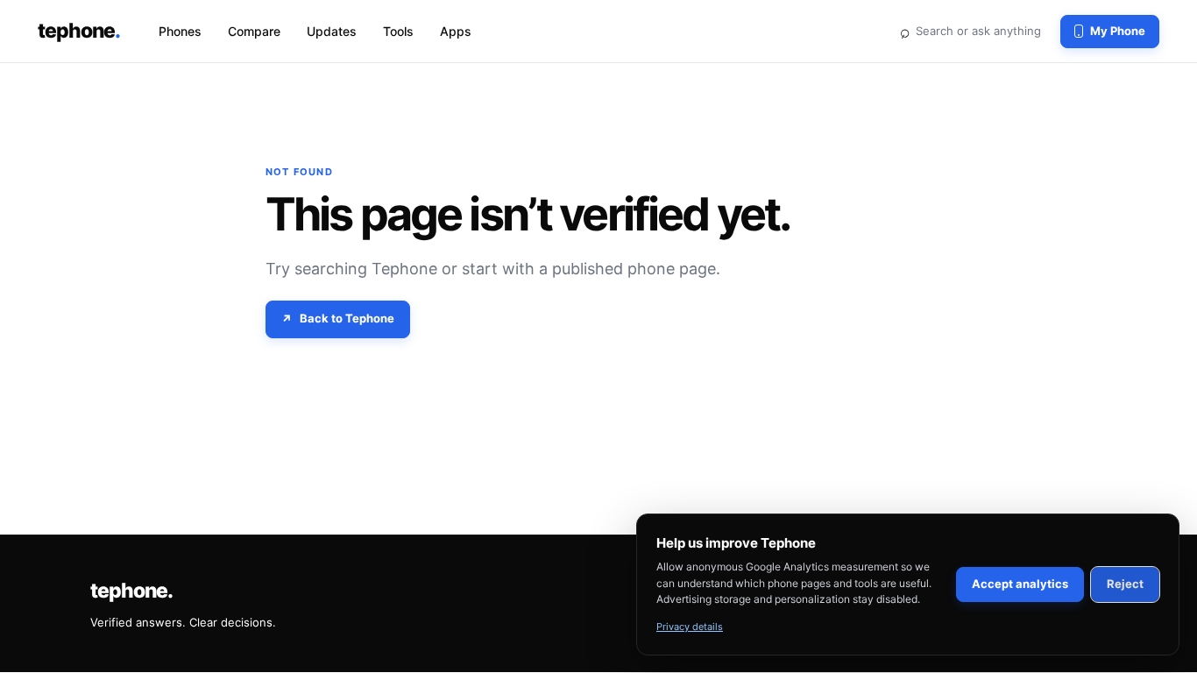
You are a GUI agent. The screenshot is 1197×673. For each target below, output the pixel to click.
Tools (398, 31)
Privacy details (689, 626)
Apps (455, 31)
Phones (180, 31)
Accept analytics (1020, 584)
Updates (332, 31)
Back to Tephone (347, 318)
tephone (79, 30)
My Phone (1117, 31)
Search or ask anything (970, 30)
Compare (254, 31)
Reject (1125, 584)
